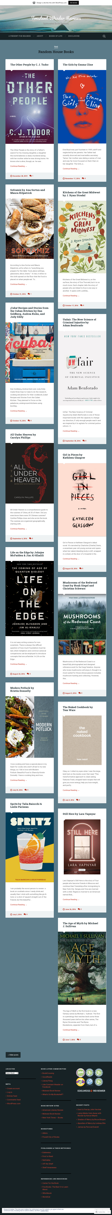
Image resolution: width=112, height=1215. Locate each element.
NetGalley (46, 1160)
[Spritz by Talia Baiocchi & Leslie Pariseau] (29, 847)
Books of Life (55, 36)
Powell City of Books (50, 1137)
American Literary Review (52, 1110)
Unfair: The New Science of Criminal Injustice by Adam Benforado (79, 322)
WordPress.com (13, 1103)
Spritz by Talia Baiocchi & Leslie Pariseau (26, 805)
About (40, 36)
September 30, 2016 (72, 441)
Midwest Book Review (51, 1091)
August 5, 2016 (70, 693)
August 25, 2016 (71, 569)
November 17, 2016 (72, 179)
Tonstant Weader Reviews (56, 18)
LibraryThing (47, 1081)
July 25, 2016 (17, 790)
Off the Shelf (47, 1164)
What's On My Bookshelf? (52, 1094)
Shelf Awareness (49, 1167)
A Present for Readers (20, 36)
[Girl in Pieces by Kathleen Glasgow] (82, 499)
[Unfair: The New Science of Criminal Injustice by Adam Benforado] (82, 368)
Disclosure (74, 36)
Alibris (45, 1133)
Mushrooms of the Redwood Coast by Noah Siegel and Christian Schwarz (80, 585)
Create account (13, 1088)
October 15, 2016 (19, 421)
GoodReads (47, 1077)
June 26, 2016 (70, 909)
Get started (73, 3)
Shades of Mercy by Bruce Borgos (92, 1119)
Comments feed (14, 1100)
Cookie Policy (44, 1210)
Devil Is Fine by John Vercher (89, 1109)
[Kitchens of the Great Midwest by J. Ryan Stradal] (82, 237)
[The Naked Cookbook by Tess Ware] (82, 740)
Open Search (104, 36)
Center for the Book (50, 1183)
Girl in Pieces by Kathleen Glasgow (74, 456)
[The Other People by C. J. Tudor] (29, 107)
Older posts (13, 1055)
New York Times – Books (52, 1117)
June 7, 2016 (70, 1040)
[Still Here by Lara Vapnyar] (82, 846)
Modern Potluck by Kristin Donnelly (22, 689)
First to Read (47, 1156)
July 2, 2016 (17, 915)
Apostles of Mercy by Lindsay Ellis (92, 1123)
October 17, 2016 (71, 306)
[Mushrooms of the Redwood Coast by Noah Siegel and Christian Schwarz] (82, 624)
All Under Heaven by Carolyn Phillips (23, 436)
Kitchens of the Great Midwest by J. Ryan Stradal (81, 194)
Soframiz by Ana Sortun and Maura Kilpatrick (27, 191)
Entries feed (12, 1096)
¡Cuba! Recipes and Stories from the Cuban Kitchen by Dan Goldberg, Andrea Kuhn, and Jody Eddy (29, 312)
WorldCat (46, 1197)
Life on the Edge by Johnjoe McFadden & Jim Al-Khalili (27, 554)
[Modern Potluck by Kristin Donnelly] (29, 727)
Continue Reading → (18, 166)
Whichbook (47, 1193)
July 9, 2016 (69, 800)
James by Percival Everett (88, 1127)
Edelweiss (46, 1152)
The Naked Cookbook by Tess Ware (78, 708)
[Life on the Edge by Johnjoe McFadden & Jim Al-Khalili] (29, 598)
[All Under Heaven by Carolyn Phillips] (29, 473)
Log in (9, 1092)
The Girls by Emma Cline (78, 64)
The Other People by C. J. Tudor (29, 64)
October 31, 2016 (19, 294)
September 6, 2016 (20, 539)
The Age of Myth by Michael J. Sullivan (80, 925)
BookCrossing (48, 1073)
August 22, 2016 (19, 674)
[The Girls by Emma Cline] (82, 106)
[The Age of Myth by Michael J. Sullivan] (82, 968)
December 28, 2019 (20, 176)
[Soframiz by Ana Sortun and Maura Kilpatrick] (29, 228)
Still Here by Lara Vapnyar (79, 813)
